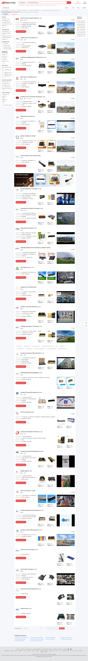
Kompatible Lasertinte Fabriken (66, 639)
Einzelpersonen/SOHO (7, 36)
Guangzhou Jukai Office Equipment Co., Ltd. (30, 306)
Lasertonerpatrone (36, 346)
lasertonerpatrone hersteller (49, 5)
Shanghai (4, 99)
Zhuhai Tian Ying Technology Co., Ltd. (29, 549)
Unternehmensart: (19, 22)
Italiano (46, 650)
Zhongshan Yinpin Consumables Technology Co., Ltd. (32, 96)
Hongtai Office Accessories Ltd (27, 116)
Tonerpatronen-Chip (62, 348)
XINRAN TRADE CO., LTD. (26, 471)
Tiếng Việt (80, 650)
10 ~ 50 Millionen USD (7, 74)
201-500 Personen (6, 85)
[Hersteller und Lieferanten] (8, 2)
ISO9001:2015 (5, 61)
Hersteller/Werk (6, 31)
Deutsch (37, 650)
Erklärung (22, 649)
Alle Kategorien (6, 7)
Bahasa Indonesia (44, 651)
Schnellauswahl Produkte (57, 649)
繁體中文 (20, 650)
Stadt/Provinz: (18, 27)
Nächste (61, 628)
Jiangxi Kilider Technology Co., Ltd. (28, 228)
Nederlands (64, 650)
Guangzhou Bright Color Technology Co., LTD (30, 188)
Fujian (4, 97)
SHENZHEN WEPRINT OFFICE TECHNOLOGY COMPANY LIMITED (35, 247)
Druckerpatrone (27, 346)
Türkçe (76, 650)
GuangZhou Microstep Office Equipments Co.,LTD (31, 451)
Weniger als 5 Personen (7, 88)
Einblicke (64, 649)
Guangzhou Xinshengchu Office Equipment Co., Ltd (32, 353)
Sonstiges (5, 39)
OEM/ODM (5, 43)
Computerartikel (6, 20)
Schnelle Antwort (6, 45)
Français (28, 650)
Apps (78, 7)
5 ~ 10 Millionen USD (7, 72)
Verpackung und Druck (7, 24)
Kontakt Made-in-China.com (47, 649)
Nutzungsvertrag (29, 649)
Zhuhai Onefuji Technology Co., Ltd (28, 569)
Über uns (18, 649)
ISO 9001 (4, 54)
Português (42, 650)
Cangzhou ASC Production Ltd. (28, 37)
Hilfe (73, 7)
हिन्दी (68, 650)
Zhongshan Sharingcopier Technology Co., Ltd (31, 326)
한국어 (56, 650)
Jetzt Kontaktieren (21, 31)
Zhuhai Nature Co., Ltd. (27, 267)
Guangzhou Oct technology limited (28, 287)
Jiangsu (4, 96)
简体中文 (16, 650)
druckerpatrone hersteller (39, 5)
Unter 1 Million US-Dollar (6, 68)
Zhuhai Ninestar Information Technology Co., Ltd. (31, 208)
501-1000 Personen (6, 87)
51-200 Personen (6, 81)
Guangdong (5, 94)
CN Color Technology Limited (27, 412)
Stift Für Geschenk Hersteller (50, 637)
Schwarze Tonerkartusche (40, 348)
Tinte (56, 346)
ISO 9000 (4, 57)
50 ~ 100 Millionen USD (6, 70)
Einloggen (85, 3)
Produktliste (5, 14)
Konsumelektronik (6, 22)
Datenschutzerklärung (37, 649)
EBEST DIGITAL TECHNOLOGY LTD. (28, 77)
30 (24, 628)
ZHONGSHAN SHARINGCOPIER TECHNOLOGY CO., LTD (33, 57)
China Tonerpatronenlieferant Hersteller (37, 639)
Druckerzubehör (29, 348)
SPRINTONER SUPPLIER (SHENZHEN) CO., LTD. (31, 372)
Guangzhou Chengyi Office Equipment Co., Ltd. (31, 392)
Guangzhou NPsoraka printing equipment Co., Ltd (31, 510)
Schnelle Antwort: (19, 142)
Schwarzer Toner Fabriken (50, 639)
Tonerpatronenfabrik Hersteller (20, 639)
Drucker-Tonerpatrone (51, 348)
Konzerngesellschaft (6, 37)
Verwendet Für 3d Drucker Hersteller (36, 637)
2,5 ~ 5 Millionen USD (7, 76)
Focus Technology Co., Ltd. (43, 654)
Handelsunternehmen (6, 34)
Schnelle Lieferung (7, 47)
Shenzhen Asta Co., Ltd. (25, 608)
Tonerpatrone (19, 346)
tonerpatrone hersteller (30, 5)
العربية (60, 650)
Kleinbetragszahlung (7, 48)
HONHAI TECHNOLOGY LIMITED (27, 136)
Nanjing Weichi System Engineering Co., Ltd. (30, 589)
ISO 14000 (4, 59)
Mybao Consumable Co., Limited (27, 490)
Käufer (66, 7)
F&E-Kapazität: (19, 26)
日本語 (25, 650)
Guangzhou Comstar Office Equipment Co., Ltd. (31, 530)
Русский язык (51, 650)
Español (33, 650)
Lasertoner (62, 346)
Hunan (4, 101)
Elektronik (5, 25)
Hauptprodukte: (19, 24)
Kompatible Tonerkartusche (47, 346)
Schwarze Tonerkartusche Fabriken (36, 640)
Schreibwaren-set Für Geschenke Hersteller (22, 637)
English (12, 650)
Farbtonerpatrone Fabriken (19, 640)
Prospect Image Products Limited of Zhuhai (30, 155)
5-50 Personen (6, 83)
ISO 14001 (5, 56)
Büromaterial (6, 19)
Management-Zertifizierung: (21, 218)
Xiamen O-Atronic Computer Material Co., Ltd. (31, 18)
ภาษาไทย (72, 650)
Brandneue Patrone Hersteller (66, 637)
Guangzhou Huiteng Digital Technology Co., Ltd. (31, 431)
